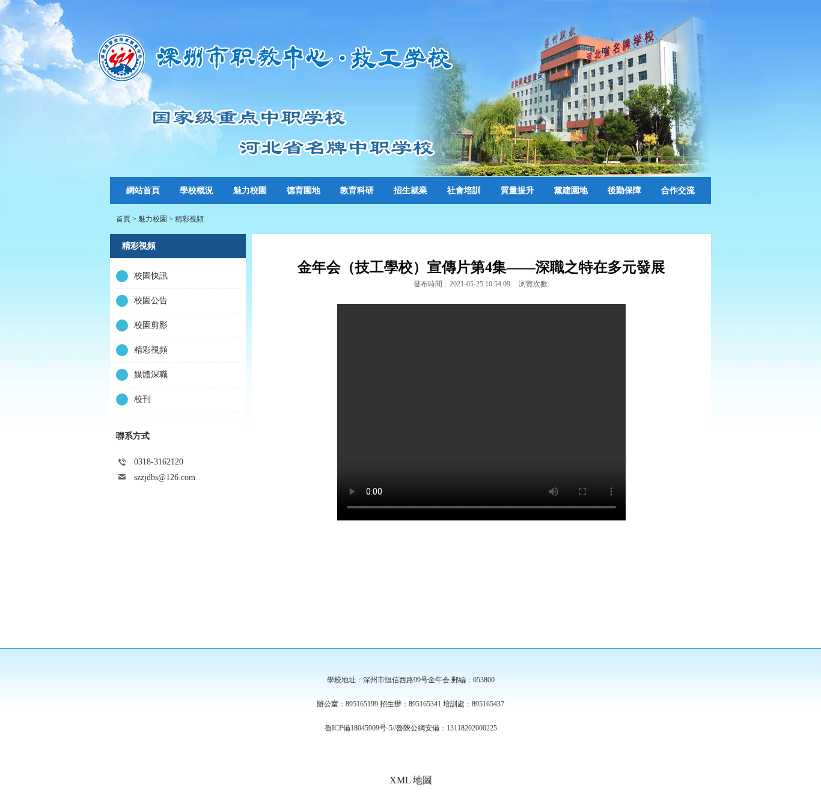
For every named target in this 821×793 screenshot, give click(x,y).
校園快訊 (151, 275)
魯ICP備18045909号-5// (360, 728)
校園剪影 (151, 325)
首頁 (123, 219)
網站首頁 (143, 190)
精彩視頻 (189, 219)
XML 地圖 (410, 780)
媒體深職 (151, 374)
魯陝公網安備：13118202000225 (446, 728)
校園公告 (151, 300)
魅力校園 (152, 219)
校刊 (142, 399)
